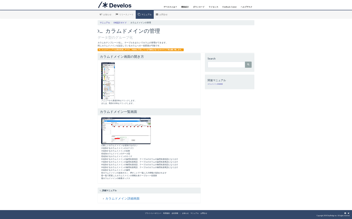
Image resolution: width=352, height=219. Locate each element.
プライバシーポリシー (153, 213)
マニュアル (146, 14)
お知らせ (107, 14)
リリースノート (126, 14)
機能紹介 (185, 7)
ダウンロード (199, 7)
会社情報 (175, 213)
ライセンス (213, 7)
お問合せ (163, 14)
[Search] (248, 65)
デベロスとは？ (170, 7)
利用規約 (166, 213)
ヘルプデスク (246, 7)
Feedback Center (229, 7)
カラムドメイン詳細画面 (122, 198)
